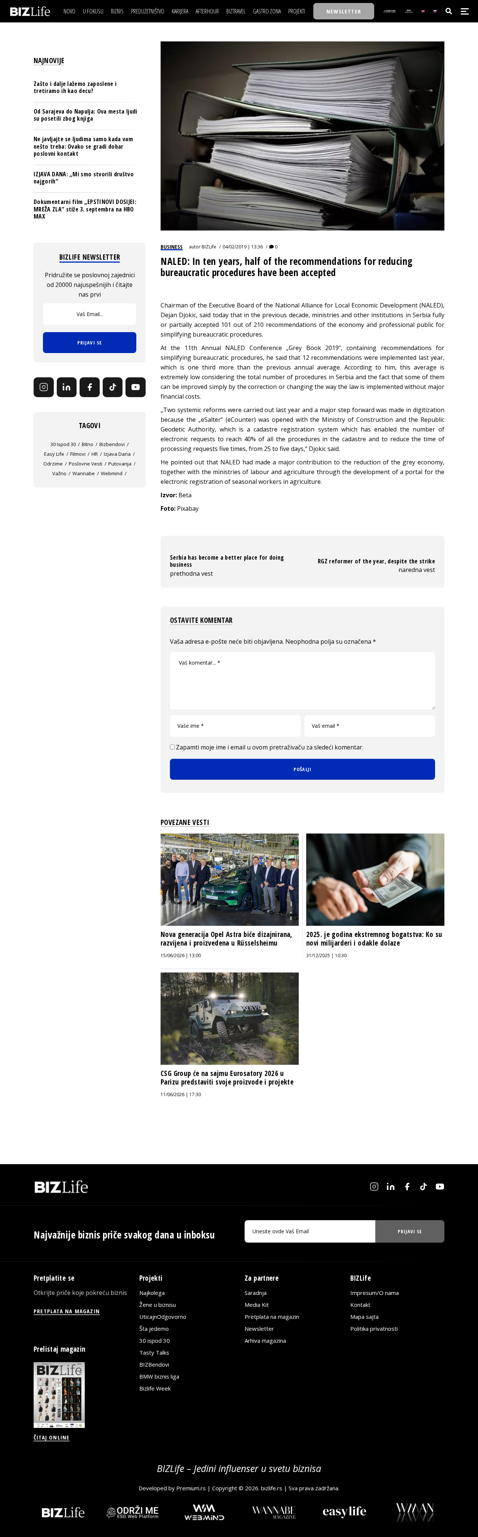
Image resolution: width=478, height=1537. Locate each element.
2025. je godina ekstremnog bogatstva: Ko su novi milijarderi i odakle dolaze (374, 939)
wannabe (83, 473)
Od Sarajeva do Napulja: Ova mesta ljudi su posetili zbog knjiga (85, 115)
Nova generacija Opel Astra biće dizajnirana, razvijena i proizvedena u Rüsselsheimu (226, 939)
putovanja (119, 463)
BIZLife (209, 247)
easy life (54, 454)
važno (59, 473)
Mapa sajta (364, 1316)
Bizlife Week (155, 1388)
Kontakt (360, 1304)
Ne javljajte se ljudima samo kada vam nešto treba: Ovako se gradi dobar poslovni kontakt (83, 146)
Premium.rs (191, 1488)
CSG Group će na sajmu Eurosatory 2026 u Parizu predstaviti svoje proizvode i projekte (227, 1078)
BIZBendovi (154, 1364)
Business (172, 246)
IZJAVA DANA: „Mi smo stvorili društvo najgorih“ (84, 177)
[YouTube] (135, 387)
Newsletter (259, 1328)
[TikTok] (113, 387)
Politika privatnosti (374, 1328)
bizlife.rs (271, 1488)
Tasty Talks (154, 1352)
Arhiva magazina (265, 1340)
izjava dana (117, 454)
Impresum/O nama (374, 1292)
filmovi (78, 454)
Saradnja (256, 1292)
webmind (111, 473)
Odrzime (53, 463)
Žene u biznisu (157, 1304)
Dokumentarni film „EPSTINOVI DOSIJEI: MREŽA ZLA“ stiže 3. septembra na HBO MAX (85, 209)
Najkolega (152, 1292)
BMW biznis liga (159, 1376)
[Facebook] (90, 387)
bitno (87, 444)
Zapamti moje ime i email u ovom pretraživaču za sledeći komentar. (269, 747)
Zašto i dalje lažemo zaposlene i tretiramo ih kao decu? (75, 87)
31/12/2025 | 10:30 (326, 955)
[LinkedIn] (67, 387)
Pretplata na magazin (272, 1316)
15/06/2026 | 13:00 (181, 955)
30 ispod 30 (63, 444)
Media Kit (257, 1304)
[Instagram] (44, 387)
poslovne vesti (85, 463)
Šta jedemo (154, 1328)
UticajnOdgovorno (162, 1316)
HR (94, 454)
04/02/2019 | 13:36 (243, 247)
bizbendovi (112, 444)
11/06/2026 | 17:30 (181, 1094)
